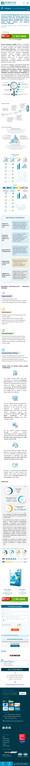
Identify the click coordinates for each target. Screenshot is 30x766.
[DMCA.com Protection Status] (5, 700)
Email (9, 764)
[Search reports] (24, 3)
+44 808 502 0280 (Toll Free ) (13, 716)
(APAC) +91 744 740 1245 (15, 679)
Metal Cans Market (8, 663)
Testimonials (6, 738)
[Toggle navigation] (27, 3)
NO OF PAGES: (22, 593)
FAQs (4, 737)
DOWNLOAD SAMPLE (21, 764)
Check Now (15, 646)
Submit (15, 630)
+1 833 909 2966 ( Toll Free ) (16, 675)
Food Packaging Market (9, 665)
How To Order (6, 746)
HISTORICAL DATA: (8, 593)
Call (3, 764)
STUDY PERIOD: (7, 589)
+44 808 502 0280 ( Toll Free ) (15, 677)
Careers (5, 744)
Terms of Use (6, 740)
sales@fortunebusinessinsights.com (15, 684)
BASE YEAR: (22, 589)
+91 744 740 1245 (12, 718)
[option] (15, 655)
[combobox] (3, 617)
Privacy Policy (6, 742)
